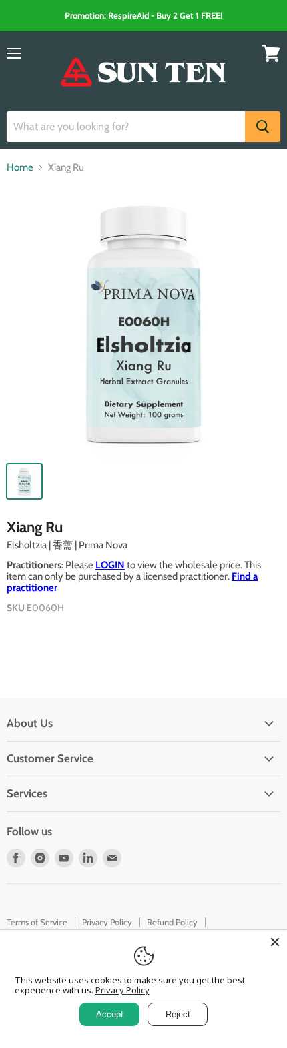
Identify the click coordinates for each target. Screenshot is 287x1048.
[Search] (262, 126)
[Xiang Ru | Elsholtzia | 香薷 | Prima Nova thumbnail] (24, 481)
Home (20, 167)
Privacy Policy (107, 922)
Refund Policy (172, 922)
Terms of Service (37, 922)
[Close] (275, 942)
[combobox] (126, 126)
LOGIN (110, 565)
